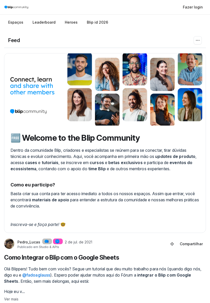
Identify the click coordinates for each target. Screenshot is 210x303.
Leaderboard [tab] (44, 22)
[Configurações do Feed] (198, 40)
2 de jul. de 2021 (78, 242)
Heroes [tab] (71, 22)
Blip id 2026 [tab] (97, 22)
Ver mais (11, 299)
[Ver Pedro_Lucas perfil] (9, 244)
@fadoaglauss (36, 275)
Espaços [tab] (15, 22)
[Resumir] (172, 244)
